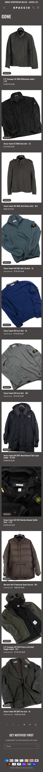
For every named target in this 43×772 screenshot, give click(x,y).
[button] (4, 7)
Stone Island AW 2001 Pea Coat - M (17, 711)
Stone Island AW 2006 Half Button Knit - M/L (21, 206)
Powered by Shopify (27, 768)
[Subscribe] (36, 746)
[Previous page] (7, 724)
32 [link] (35, 725)
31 (30, 725)
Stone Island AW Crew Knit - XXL (16, 393)
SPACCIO (18, 768)
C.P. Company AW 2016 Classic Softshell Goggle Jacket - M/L (19, 648)
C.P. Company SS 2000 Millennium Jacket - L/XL (20, 80)
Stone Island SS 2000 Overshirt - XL (17, 144)
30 (24, 725)
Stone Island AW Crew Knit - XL (15, 331)
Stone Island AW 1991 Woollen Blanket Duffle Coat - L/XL (20, 521)
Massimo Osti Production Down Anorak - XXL (20, 584)
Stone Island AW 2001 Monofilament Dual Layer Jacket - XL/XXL (21, 456)
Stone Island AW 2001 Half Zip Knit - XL (19, 268)
